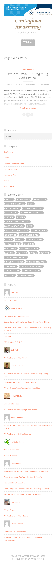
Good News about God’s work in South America (23, 477)
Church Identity (32, 208)
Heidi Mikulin (30, 85)
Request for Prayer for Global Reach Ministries (22, 494)
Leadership (10, 248)
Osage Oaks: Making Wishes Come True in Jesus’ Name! (27, 322)
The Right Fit (11, 271)
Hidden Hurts (34, 239)
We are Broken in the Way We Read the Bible (22, 388)
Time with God (31, 271)
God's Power (39, 230)
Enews (6, 158)
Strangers (10, 266)
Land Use (29, 244)
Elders (21, 217)
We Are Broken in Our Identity (16, 516)
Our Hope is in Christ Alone (15, 531)
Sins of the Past (36, 262)
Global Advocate (10, 169)
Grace (19, 239)
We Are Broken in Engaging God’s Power (28, 76)
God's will (10, 235)
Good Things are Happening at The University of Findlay (26, 488)
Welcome (9, 275)
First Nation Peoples (16, 230)
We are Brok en (10, 510)
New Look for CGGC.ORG (14, 483)
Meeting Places (29, 248)
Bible (31, 204)
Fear (29, 226)
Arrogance (23, 199)
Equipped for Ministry (17, 222)
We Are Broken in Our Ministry (16, 358)
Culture (8, 217)
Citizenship (10, 213)
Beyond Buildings (14, 204)
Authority (40, 199)
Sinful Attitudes (13, 262)
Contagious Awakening (28, 23)
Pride (34, 253)
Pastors (9, 253)
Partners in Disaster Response (16, 316)
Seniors (45, 253)
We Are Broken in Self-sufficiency (17, 434)
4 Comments (43, 85)
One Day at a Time (11, 404)
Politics (22, 253)
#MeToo (8, 199)
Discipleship (8, 152)
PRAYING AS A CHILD (13, 342)
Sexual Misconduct (15, 257)
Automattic (37, 559)
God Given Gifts (29, 235)
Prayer (6, 181)
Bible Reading (12, 208)
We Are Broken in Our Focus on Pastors (20, 382)
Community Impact (32, 213)
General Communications (14, 163)
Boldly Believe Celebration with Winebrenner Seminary (26, 471)
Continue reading (32, 108)
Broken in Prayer (10, 455)
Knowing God (12, 244)
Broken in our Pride (11, 450)
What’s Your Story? (11, 300)
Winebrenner (25, 275)
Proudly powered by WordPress (28, 556)
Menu (29, 42)
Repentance (28, 70)
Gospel (8, 239)
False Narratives (13, 226)
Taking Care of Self (31, 266)
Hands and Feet (10, 175)
